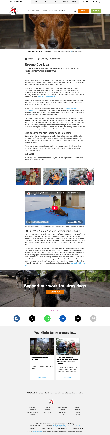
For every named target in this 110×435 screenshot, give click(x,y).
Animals (44, 11)
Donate (84, 11)
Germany (62, 410)
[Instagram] (84, 2)
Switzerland (62, 412)
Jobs (36, 2)
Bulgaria (77, 407)
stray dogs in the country (46, 97)
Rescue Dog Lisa (77, 51)
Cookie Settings (78, 428)
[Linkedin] (93, 2)
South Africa (47, 412)
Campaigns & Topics (33, 11)
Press (45, 2)
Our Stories (48, 51)
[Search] (75, 11)
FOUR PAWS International (16, 2)
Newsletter (64, 2)
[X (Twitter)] (96, 2)
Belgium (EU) (62, 407)
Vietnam (77, 415)
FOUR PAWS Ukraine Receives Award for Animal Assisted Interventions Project (67, 360)
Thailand (77, 412)
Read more (42, 377)
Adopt (96, 11)
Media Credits (62, 428)
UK (47, 415)
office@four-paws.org (59, 426)
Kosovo (77, 410)
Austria (47, 407)
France (47, 410)
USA (62, 415)
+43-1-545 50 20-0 (75, 426)
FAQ (55, 2)
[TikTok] (100, 2)
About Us (62, 11)
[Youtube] (87, 2)
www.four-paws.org (37, 431)
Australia (32, 407)
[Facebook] (90, 2)
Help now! (55, 292)
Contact (74, 2)
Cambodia (32, 410)
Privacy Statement (47, 428)
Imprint (32, 428)
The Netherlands (32, 412)
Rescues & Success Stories (62, 51)
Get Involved (53, 11)
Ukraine (32, 415)
